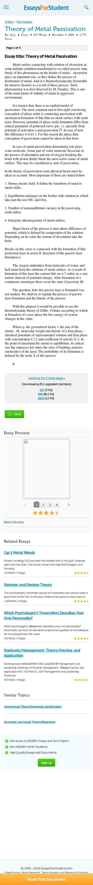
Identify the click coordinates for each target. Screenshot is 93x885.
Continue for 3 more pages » (46, 378)
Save (17, 414)
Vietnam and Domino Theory (28, 584)
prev (24, 504)
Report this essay (14, 522)
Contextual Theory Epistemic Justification (32, 706)
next (69, 504)
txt (42, 389)
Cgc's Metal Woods (19, 552)
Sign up (46, 763)
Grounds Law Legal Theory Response (29, 722)
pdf (40, 393)
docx (41, 397)
